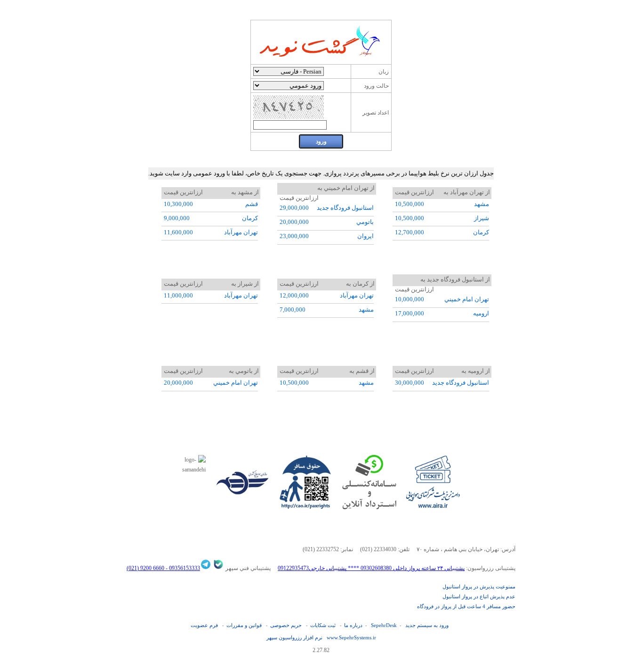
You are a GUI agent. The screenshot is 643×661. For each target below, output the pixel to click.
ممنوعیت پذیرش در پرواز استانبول (478, 586)
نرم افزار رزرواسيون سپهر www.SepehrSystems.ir (321, 637)
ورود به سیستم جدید (427, 625)
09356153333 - (182, 568)
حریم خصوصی (286, 625)
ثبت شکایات (323, 625)
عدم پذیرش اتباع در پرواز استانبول (478, 596)
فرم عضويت (204, 625)
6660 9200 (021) (145, 568)
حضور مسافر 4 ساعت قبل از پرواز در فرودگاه (466, 606)
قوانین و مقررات (244, 625)
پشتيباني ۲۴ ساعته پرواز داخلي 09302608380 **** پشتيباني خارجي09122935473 (371, 568)
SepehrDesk (384, 625)
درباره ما (353, 625)
